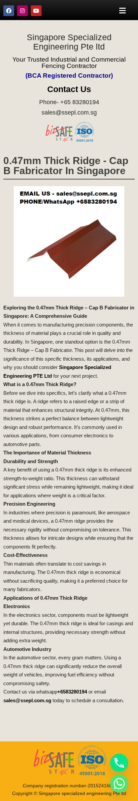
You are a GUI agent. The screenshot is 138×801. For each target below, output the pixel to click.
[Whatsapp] (119, 784)
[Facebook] (8, 10)
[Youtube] (36, 10)
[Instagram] (22, 10)
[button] (122, 10)
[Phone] (119, 763)
